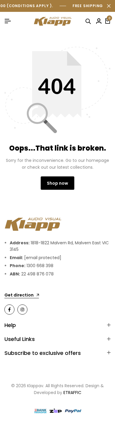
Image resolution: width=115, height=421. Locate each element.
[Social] (9, 309)
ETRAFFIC (72, 393)
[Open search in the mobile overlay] (89, 21)
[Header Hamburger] (7, 21)
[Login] (98, 21)
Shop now (57, 183)
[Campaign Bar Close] (109, 6)
